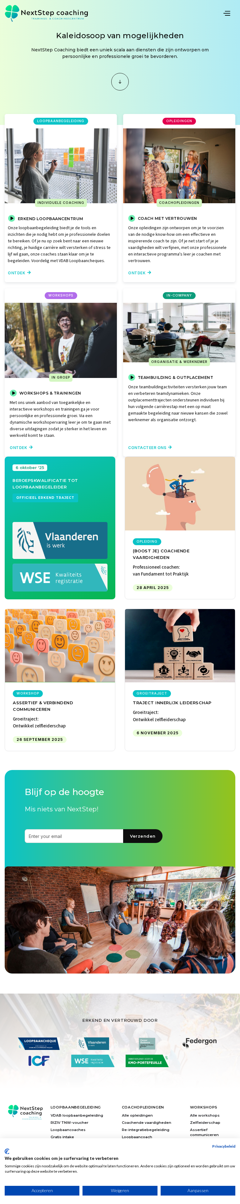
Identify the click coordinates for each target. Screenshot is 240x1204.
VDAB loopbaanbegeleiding (77, 1115)
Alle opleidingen (137, 1115)
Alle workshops (205, 1115)
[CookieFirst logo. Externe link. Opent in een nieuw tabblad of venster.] (7, 1151)
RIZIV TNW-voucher (69, 1122)
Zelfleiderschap (205, 1122)
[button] (228, 13)
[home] (46, 13)
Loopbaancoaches (68, 1130)
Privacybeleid (223, 1146)
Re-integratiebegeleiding (145, 1130)
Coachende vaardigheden (146, 1122)
